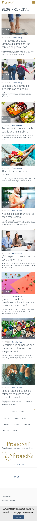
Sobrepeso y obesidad (8, 500)
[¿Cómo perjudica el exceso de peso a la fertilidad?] (18, 240)
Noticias (16, 424)
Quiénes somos (6, 496)
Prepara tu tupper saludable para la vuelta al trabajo (17, 130)
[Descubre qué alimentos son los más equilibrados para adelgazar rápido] (18, 328)
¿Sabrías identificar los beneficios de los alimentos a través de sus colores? (18, 302)
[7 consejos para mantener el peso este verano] (18, 197)
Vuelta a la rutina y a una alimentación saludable (16, 87)
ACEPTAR (18, 517)
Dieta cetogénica (20, 418)
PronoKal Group (17, 38)
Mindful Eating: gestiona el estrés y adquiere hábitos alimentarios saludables (17, 394)
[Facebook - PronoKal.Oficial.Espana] (22, 478)
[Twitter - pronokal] (15, 478)
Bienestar (6, 30)
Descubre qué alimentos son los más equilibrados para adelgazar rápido (18, 348)
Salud (4, 33)
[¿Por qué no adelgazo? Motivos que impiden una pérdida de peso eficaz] (18, 24)
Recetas (5, 121)
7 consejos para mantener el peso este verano (18, 215)
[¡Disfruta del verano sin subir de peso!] (18, 155)
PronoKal (27, 424)
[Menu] (34, 2)
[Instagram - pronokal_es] (18, 478)
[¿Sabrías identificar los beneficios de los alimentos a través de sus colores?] (18, 283)
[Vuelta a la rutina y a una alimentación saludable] (18, 69)
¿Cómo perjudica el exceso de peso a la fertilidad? (18, 258)
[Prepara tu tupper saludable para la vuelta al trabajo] (18, 112)
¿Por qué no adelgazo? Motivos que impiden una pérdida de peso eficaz (16, 44)
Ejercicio (6, 424)
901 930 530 (20, 464)
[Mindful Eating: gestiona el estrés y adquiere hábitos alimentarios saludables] (18, 374)
